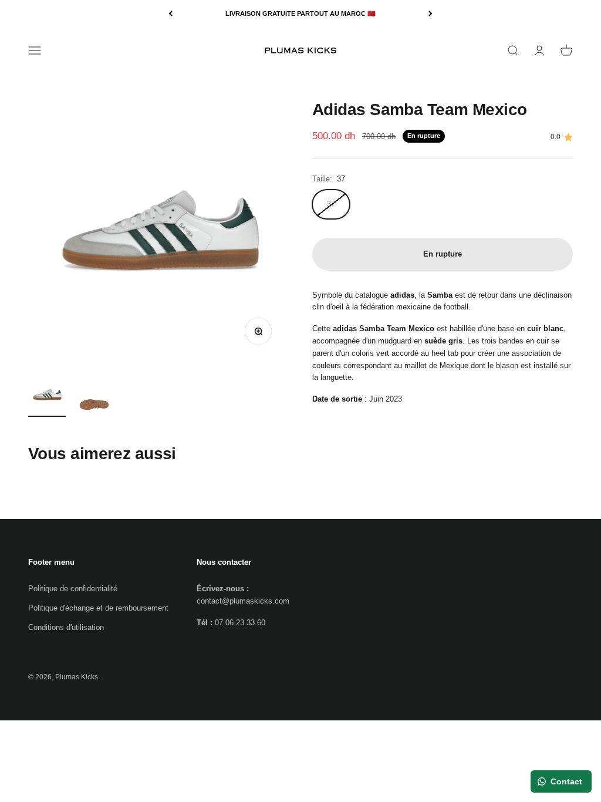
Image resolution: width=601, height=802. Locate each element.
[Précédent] (170, 13)
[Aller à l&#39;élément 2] (94, 404)
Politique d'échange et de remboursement (98, 608)
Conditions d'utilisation (66, 627)
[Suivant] (430, 13)
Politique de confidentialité (72, 588)
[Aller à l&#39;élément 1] (47, 396)
